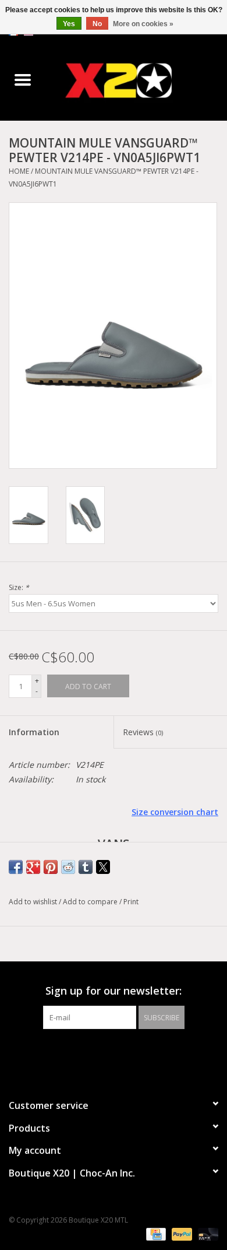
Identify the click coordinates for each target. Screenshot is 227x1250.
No (97, 24)
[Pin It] (51, 867)
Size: (19, 587)
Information (34, 732)
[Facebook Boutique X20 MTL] (103, 1053)
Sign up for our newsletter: (113, 991)
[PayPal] (181, 1234)
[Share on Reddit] (68, 867)
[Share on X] (103, 867)
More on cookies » (143, 24)
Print (131, 902)
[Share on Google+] (33, 867)
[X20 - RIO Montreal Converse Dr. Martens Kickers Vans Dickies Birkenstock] (136, 80)
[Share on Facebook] (16, 867)
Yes (69, 24)
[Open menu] (22, 79)
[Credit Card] (155, 1234)
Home (19, 171)
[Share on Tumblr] (86, 867)
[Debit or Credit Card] (206, 1234)
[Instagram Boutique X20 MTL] (124, 1053)
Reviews (143, 732)
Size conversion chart (175, 811)
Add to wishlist (34, 902)
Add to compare (91, 902)
